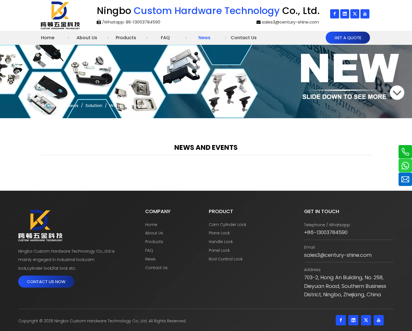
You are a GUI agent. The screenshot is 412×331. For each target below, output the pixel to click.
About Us (154, 233)
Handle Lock (221, 241)
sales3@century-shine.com (290, 22)
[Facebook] (334, 13)
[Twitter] (354, 13)
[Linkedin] (344, 13)
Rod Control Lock (226, 259)
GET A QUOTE (347, 38)
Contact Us (156, 268)
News (150, 259)
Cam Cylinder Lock (227, 224)
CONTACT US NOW (46, 282)
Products (154, 241)
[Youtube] (364, 13)
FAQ (149, 250)
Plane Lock (219, 233)
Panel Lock (219, 250)
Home (151, 224)
